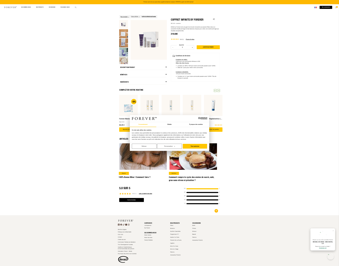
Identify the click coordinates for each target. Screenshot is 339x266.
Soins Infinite (134, 16)
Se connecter (326, 7)
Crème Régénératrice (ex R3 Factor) (217, 119)
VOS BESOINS (52, 7)
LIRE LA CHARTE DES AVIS (145, 193)
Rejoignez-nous (65, 7)
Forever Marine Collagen (128, 119)
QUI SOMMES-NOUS (26, 7)
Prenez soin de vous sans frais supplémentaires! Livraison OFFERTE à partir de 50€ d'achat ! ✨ (169, 2)
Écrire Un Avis (131, 200)
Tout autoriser (195, 146)
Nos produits (40, 7)
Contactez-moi (322, 248)
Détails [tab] (169, 124)
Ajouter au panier (128, 129)
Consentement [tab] (143, 124)
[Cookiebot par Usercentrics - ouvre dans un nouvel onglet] (199, 118)
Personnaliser (168, 146)
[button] (125, 17)
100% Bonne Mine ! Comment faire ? (134, 177)
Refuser (144, 146)
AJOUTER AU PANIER (208, 47)
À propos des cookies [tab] (196, 124)
